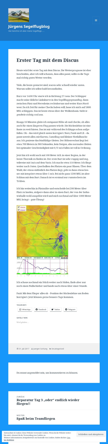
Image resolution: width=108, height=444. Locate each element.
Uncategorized (57, 348)
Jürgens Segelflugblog (29, 26)
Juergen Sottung (40, 348)
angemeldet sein (36, 372)
